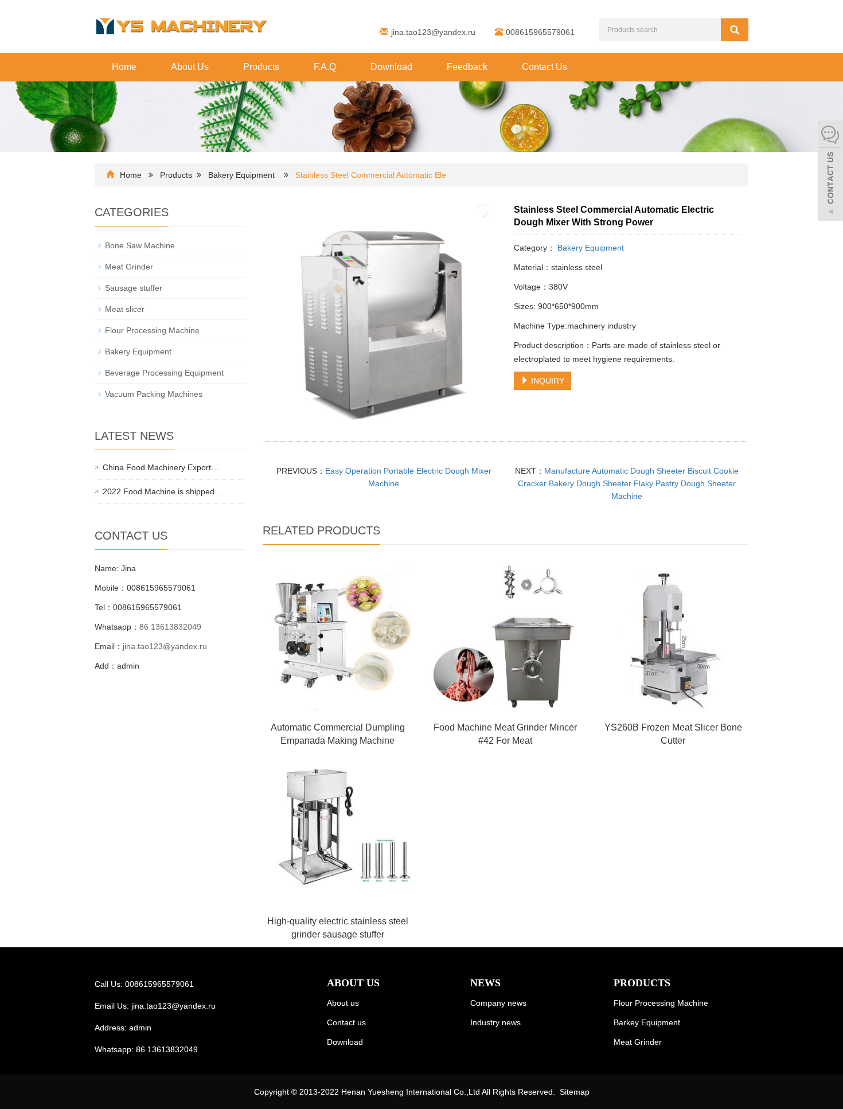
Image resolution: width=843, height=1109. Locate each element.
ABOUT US (353, 983)
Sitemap (575, 1091)
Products (261, 67)
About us (343, 1003)
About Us (190, 67)
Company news (498, 1003)
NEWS (485, 983)
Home (124, 67)
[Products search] (734, 29)
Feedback (467, 67)
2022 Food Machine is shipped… (163, 491)
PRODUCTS (642, 983)
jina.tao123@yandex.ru (433, 32)
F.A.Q (325, 67)
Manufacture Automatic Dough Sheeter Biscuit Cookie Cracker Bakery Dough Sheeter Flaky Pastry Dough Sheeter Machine (628, 483)
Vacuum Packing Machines (153, 394)
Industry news (495, 1022)
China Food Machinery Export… (161, 467)
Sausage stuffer (133, 287)
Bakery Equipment (242, 174)
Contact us (346, 1022)
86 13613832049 (170, 626)
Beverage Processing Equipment (164, 372)
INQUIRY (546, 380)
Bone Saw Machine (140, 245)
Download (391, 67)
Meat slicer (125, 309)
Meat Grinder (129, 266)
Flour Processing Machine (152, 330)
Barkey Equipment (647, 1022)
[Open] (830, 172)
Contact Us (544, 67)
